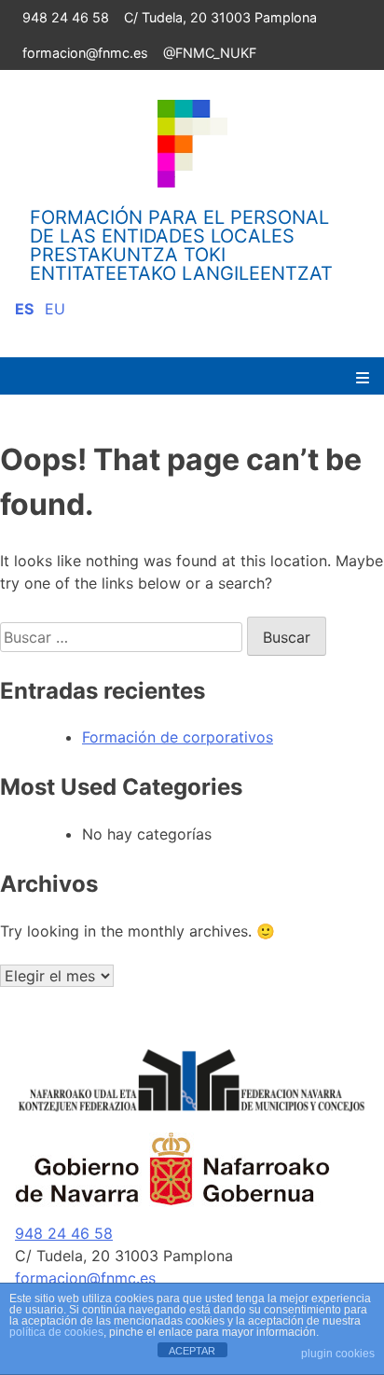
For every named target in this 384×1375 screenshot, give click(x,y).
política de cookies (56, 1332)
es (24, 308)
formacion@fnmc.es (85, 53)
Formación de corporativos (177, 737)
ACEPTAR (192, 1350)
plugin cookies (338, 1353)
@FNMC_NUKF (209, 53)
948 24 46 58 (65, 17)
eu (55, 308)
